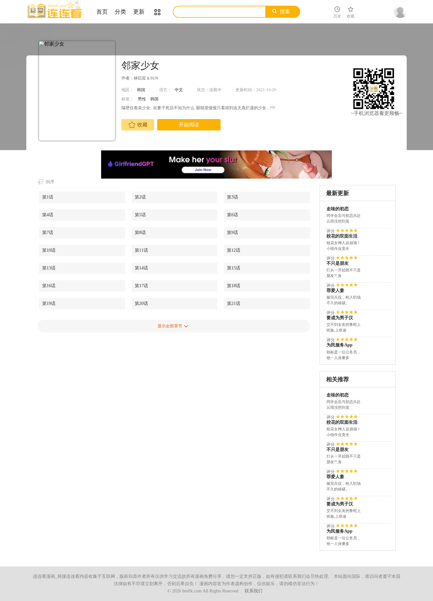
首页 (102, 12)
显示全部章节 (170, 326)
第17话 (141, 285)
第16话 (48, 285)
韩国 (141, 89)
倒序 (50, 182)
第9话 (232, 232)
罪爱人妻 (335, 290)
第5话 (140, 214)
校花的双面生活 (342, 236)
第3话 (232, 197)
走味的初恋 (337, 208)
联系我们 (253, 591)
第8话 (140, 232)
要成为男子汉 (339, 317)
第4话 (47, 214)
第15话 (233, 268)
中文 (179, 89)
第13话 (48, 268)
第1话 (47, 197)
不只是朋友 (337, 263)
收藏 (142, 124)
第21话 (233, 303)
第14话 (141, 268)
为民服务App (339, 345)
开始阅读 (189, 124)
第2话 (140, 197)
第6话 (232, 214)
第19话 (48, 303)
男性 (142, 99)
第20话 (141, 303)
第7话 (47, 232)
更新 (139, 12)
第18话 (233, 285)
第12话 (233, 250)
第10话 (48, 250)
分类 (120, 12)
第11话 (141, 250)
